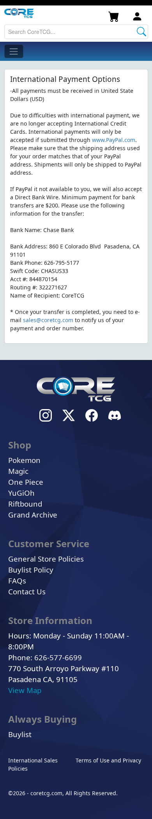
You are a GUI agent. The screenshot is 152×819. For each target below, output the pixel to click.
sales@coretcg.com (48, 320)
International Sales (33, 760)
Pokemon (24, 460)
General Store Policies (46, 559)
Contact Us (27, 591)
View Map (24, 690)
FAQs (17, 580)
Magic (18, 471)
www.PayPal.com (113, 140)
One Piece (25, 482)
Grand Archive (32, 514)
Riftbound (25, 504)
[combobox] (76, 32)
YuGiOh (21, 493)
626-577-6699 (58, 657)
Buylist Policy (30, 569)
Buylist (20, 734)
